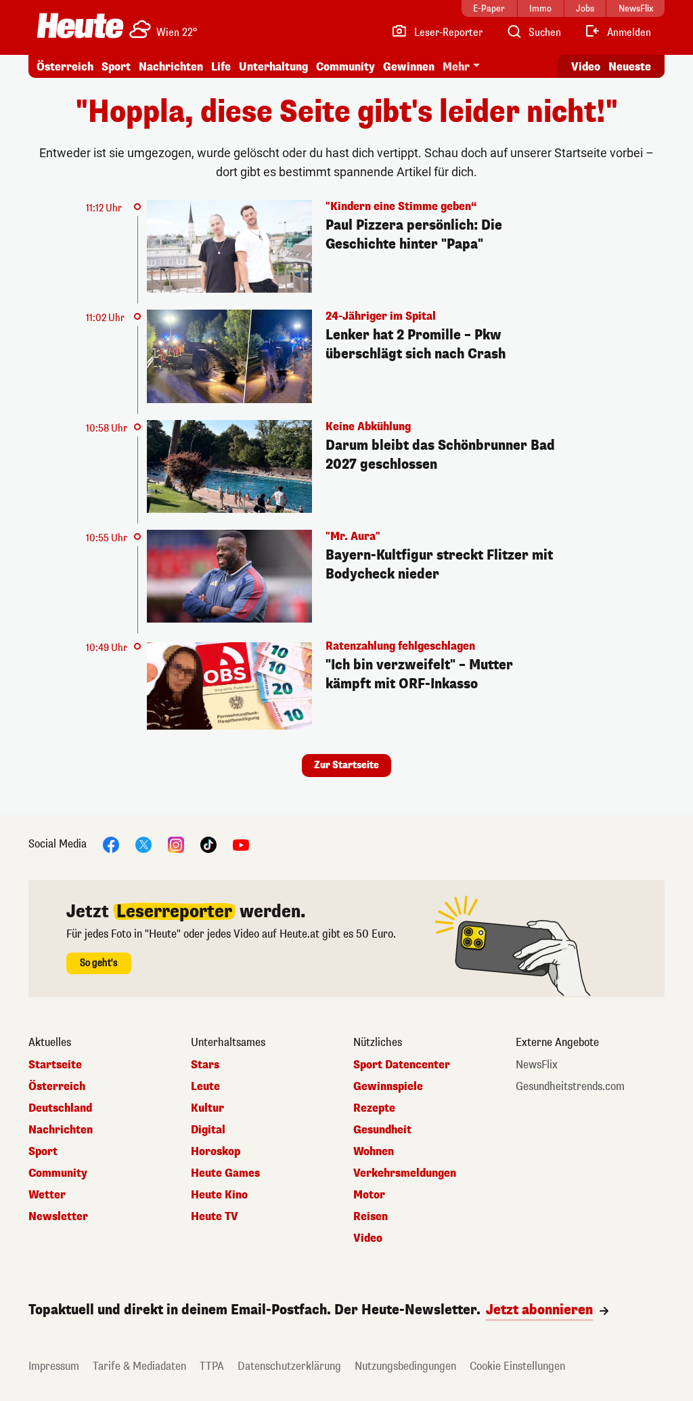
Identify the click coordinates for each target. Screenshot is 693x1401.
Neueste (629, 67)
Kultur (207, 1108)
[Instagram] (176, 844)
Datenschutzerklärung (289, 1366)
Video (585, 67)
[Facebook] (111, 844)
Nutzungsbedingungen (405, 1366)
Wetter (47, 1195)
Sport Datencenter (401, 1065)
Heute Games (225, 1173)
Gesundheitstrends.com (570, 1086)
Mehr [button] (456, 67)
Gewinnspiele (388, 1086)
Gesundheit (382, 1130)
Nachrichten (60, 1130)
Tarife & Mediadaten (139, 1366)
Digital (208, 1130)
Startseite (55, 1065)
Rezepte (374, 1108)
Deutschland (60, 1108)
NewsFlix (537, 1065)
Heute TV (214, 1217)
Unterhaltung (273, 67)
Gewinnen (408, 67)
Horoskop (215, 1151)
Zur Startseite (346, 765)
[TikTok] (208, 844)
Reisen (370, 1217)
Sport (116, 67)
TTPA (212, 1366)
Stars (205, 1065)
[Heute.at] (80, 26)
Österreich (65, 67)
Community (345, 67)
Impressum (53, 1366)
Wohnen (373, 1151)
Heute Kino (219, 1195)
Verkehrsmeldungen (404, 1173)
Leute (205, 1086)
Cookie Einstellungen (517, 1366)
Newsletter (58, 1217)
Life (221, 67)
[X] (143, 844)
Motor (369, 1195)
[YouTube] (241, 844)
